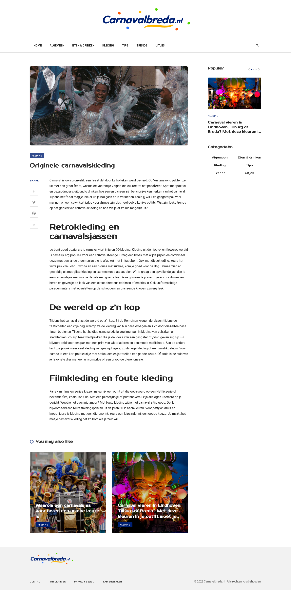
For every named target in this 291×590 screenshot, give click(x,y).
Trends (141, 45)
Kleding (108, 45)
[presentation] (249, 69)
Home (38, 45)
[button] (252, 69)
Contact (36, 581)
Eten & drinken (83, 45)
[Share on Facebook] (34, 191)
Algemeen (57, 45)
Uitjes (160, 45)
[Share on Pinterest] (34, 213)
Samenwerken (112, 581)
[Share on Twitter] (34, 202)
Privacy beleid (84, 581)
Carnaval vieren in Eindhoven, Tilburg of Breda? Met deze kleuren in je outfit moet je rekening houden (149, 511)
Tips (125, 45)
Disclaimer (58, 581)
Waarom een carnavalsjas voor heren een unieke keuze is (67, 511)
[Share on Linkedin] (34, 224)
